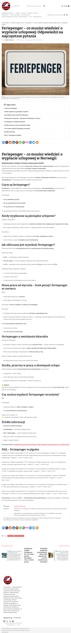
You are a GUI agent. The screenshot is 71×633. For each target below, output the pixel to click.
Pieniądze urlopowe (19, 536)
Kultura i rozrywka (21, 13)
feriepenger (10, 536)
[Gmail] (27, 142)
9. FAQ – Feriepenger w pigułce (12, 135)
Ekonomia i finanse (32, 13)
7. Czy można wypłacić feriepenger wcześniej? (17, 128)
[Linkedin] (13, 142)
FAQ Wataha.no (37, 16)
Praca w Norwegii (15, 15)
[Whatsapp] (20, 142)
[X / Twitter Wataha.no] (64, 6)
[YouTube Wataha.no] (68, 6)
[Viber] (23, 142)
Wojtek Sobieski (9, 40)
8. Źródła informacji (9, 132)
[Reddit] (10, 142)
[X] (6, 142)
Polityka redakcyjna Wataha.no (13, 623)
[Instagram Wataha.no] (66, 6)
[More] (37, 142)
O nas (30, 16)
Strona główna (5, 22)
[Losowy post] (64, 15)
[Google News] (30, 142)
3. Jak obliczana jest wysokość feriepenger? (16, 115)
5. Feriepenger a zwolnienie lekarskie (14, 121)
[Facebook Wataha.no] (62, 6)
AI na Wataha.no (25, 15)
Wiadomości (5, 15)
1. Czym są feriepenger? (10, 108)
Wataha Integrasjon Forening (10, 16)
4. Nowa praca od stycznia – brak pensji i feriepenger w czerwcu (22, 118)
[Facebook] (3, 142)
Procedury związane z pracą (17, 22)
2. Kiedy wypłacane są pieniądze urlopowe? (16, 111)
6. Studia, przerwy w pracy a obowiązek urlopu (17, 125)
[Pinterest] (16, 142)
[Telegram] (33, 142)
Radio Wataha (23, 16)
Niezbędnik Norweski (7, 13)
